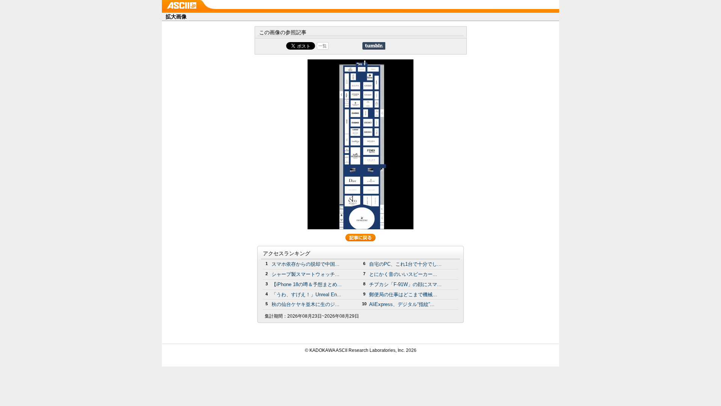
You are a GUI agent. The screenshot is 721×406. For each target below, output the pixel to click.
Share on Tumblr (373, 46)
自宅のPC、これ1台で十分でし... (405, 264)
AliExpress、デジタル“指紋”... (401, 304)
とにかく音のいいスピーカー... (403, 274)
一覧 (322, 46)
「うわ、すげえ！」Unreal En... (306, 294)
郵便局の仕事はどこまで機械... (403, 294)
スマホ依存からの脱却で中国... (305, 264)
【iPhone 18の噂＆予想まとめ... (307, 284)
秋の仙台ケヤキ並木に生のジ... (305, 304)
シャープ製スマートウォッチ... (305, 274)
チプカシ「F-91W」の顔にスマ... (405, 284)
